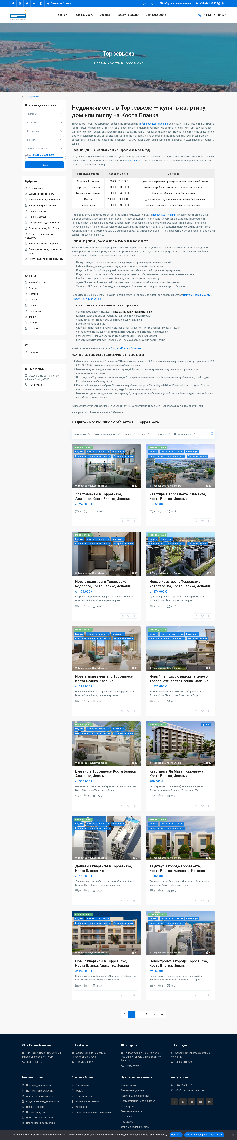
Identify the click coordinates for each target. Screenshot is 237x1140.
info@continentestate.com (190, 1090)
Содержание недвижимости (44, 222)
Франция (33, 322)
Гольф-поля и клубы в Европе (45, 228)
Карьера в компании (87, 1101)
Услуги (79, 1090)
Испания (33, 294)
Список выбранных (61, 3)
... (121, 600)
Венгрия (33, 288)
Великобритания (38, 282)
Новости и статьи (127, 15)
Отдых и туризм (37, 188)
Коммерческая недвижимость (138, 1101)
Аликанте (135, 348)
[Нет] (232, 1135)
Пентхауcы (127, 1116)
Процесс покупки (38, 211)
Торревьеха (84, 485)
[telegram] (20, 3)
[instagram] (40, 3)
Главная (62, 15)
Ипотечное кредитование (42, 205)
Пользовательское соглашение (94, 1112)
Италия (33, 299)
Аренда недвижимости (39, 1096)
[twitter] (27, 3)
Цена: (28, 155)
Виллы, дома (128, 1085)
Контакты (81, 1106)
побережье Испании (164, 214)
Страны (105, 15)
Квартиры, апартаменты (135, 1095)
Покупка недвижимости (39, 1090)
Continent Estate (156, 15)
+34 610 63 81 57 (214, 15)
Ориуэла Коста (119, 348)
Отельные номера (131, 1111)
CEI (23, 96)
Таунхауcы (127, 1121)
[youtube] (34, 3)
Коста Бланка (99, 485)
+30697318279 (183, 1062)
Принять (176, 1134)
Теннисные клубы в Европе (43, 243)
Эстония (33, 328)
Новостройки (128, 1106)
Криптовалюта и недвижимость (46, 259)
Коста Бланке (134, 160)
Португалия (35, 311)
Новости (33, 352)
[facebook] (13, 3)
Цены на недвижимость (41, 194)
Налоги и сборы (37, 216)
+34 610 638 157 (209, 3)
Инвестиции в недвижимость (44, 199)
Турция (32, 317)
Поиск (44, 165)
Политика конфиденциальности (204, 1134)
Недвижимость (83, 15)
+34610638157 (37, 384)
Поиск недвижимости (38, 1085)
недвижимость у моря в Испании (133, 311)
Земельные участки (132, 1090)
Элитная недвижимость (135, 1127)
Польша (33, 305)
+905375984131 (135, 1065)
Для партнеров (84, 1096)
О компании (82, 1085)
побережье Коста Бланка (153, 123)
